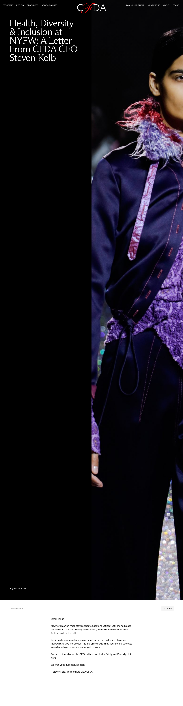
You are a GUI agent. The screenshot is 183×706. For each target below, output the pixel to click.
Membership (154, 5)
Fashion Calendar (135, 5)
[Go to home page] (91, 8)
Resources (32, 5)
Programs (8, 5)
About (166, 5)
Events (20, 5)
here (53, 658)
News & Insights (49, 5)
